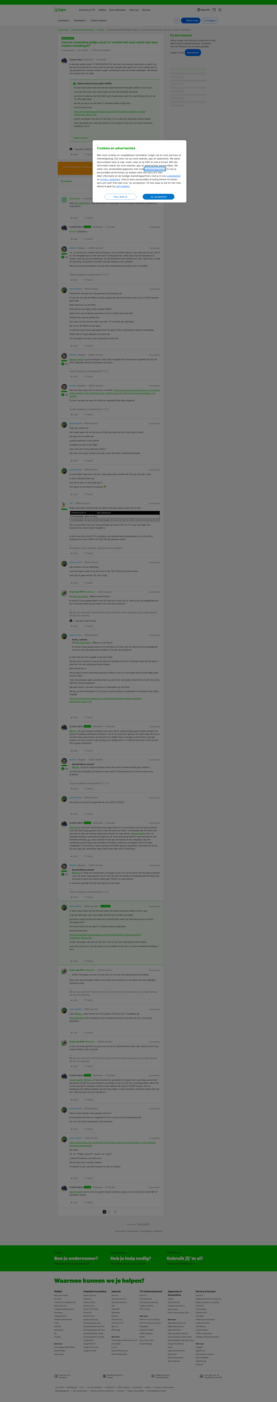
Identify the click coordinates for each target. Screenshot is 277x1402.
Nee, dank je (120, 196)
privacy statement (110, 179)
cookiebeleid (173, 175)
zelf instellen (122, 186)
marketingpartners (155, 169)
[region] (139, 171)
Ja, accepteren (158, 196)
